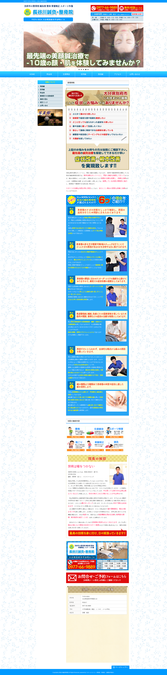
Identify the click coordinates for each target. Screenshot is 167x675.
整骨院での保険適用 (47, 96)
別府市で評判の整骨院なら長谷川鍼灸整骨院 (35, 1)
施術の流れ (44, 99)
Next (146, 44)
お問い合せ (44, 105)
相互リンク (44, 102)
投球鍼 (42, 89)
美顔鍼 (42, 86)
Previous (20, 44)
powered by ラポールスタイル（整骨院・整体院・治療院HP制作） (97, 672)
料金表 (42, 93)
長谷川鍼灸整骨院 (64, 672)
